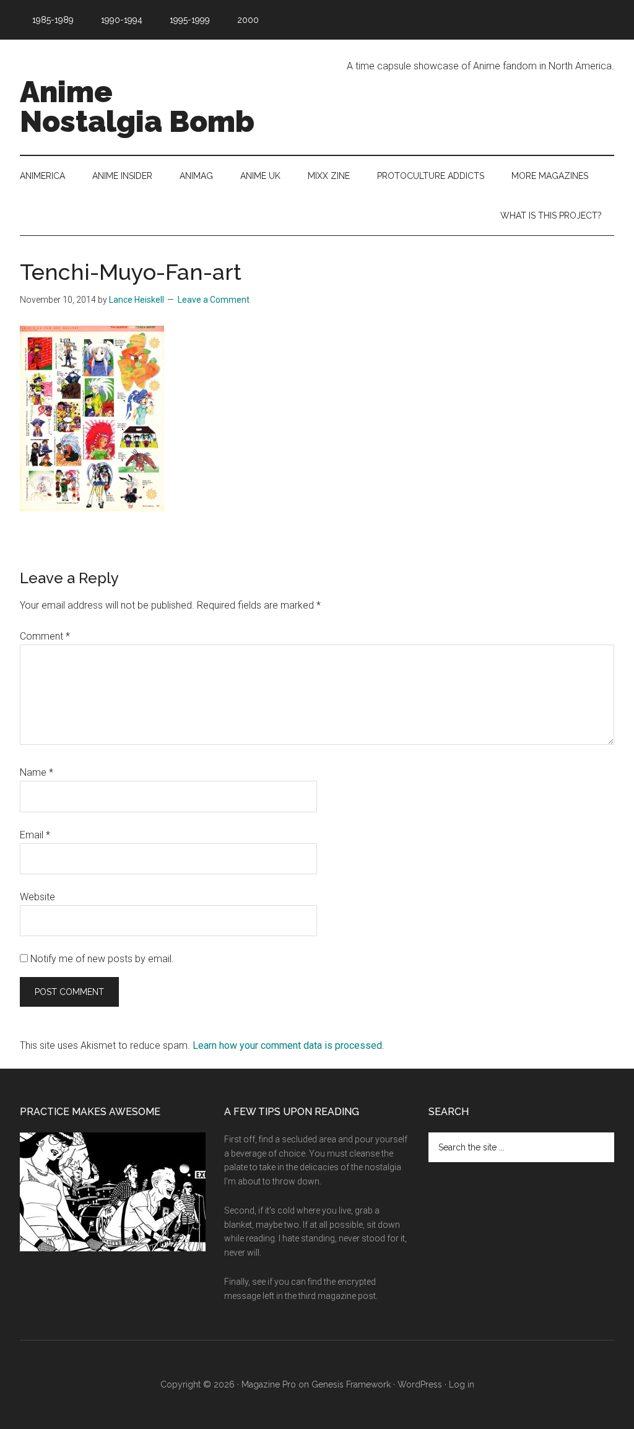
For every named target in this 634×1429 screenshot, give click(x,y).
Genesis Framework (351, 1384)
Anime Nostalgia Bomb (137, 106)
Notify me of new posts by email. (102, 959)
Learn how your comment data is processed (287, 1045)
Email (35, 835)
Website (37, 897)
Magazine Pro (268, 1384)
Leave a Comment (214, 300)
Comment (45, 636)
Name (36, 772)
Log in (461, 1384)
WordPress (419, 1384)
